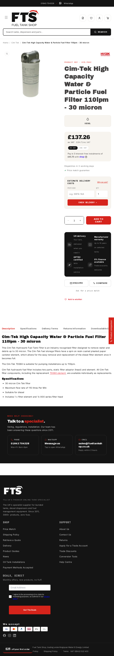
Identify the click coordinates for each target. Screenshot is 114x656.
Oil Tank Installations (14, 562)
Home (5, 43)
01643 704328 (47, 3)
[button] (6, 17)
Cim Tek (15, 43)
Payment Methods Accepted (18, 567)
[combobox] (46, 32)
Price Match (9, 529)
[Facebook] (4, 635)
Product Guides (11, 551)
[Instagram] (9, 635)
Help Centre (65, 562)
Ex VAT (73, 148)
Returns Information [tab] (74, 328)
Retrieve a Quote (12, 540)
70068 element (58, 373)
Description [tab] (8, 328)
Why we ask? (102, 182)
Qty (97, 188)
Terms (66, 651)
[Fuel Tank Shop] (13, 491)
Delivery (7, 545)
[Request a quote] (83, 18)
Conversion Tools (68, 556)
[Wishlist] (91, 18)
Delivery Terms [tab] (50, 328)
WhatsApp (68, 3)
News (6, 556)
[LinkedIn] (14, 635)
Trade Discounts (67, 551)
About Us (64, 529)
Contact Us (65, 534)
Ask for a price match (88, 291)
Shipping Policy (11, 534)
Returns (63, 540)
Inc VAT (83, 148)
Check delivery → (88, 202)
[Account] (99, 18)
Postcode (72, 188)
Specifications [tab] (28, 328)
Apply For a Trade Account (73, 545)
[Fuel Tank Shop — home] (25, 18)
